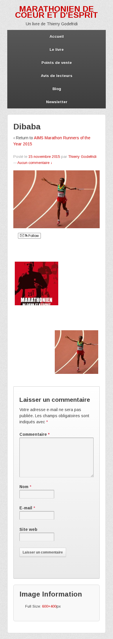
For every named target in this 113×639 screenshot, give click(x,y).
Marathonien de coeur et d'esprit (56, 11)
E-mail (25, 508)
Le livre (57, 49)
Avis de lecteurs (56, 76)
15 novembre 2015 (44, 156)
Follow (33, 236)
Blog (56, 89)
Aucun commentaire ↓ (34, 163)
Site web (28, 529)
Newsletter (57, 102)
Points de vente (56, 62)
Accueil (57, 36)
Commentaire (34, 434)
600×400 (49, 606)
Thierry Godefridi (82, 156)
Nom (23, 486)
